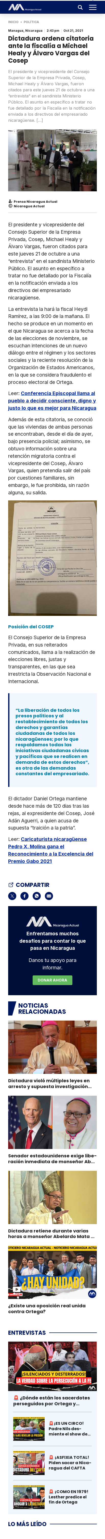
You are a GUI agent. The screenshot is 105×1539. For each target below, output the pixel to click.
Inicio (13, 22)
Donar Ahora (52, 980)
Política (31, 22)
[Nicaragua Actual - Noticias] (24, 7)
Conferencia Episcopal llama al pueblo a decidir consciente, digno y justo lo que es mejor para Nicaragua (52, 400)
